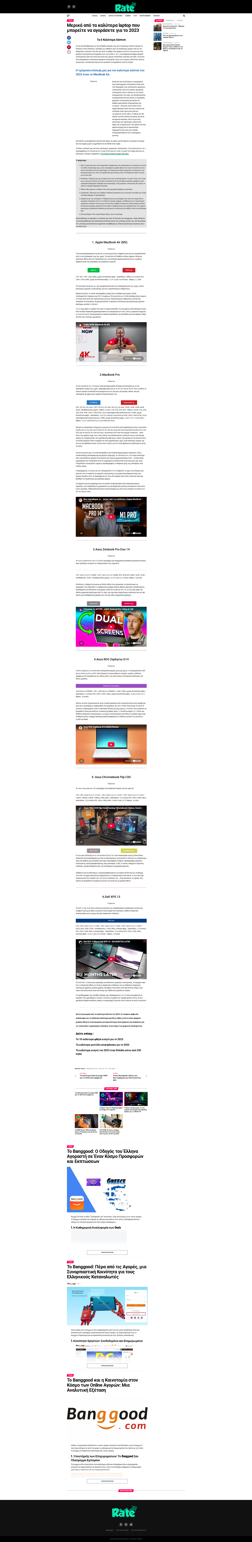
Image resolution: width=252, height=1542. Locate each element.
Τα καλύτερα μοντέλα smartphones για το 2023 (102, 1044)
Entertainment (145, 16)
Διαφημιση (110, 1530)
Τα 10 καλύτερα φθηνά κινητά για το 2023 (99, 1039)
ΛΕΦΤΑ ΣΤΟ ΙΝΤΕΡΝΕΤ (116, 16)
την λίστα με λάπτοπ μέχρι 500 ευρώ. (115, 154)
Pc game (112, 1068)
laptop (101, 1068)
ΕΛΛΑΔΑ (95, 16)
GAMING (128, 16)
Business (156, 16)
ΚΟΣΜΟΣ (103, 16)
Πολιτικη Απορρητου (138, 1530)
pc (106, 1068)
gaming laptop (92, 1068)
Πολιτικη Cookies (122, 1530)
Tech (135, 16)
